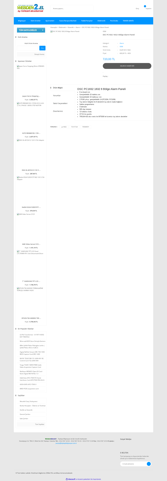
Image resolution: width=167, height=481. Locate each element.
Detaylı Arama (39, 54)
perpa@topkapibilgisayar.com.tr (66, 443)
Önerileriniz (58, 111)
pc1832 (64, 127)
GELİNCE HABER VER (127, 66)
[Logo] (31, 8)
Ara (42, 48)
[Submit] (149, 464)
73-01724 (74, 127)
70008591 (85, 127)
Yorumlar (57, 95)
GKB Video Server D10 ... (31, 244)
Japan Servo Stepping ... (31, 96)
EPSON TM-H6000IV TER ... (31, 318)
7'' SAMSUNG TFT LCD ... (31, 281)
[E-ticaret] (83, 479)
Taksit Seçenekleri (60, 103)
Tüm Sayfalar (39, 424)
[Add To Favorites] (104, 72)
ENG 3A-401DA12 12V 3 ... (31, 170)
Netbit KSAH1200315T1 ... (31, 207)
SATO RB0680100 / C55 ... (31, 133)
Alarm (122, 43)
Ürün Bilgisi (58, 88)
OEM (104, 31)
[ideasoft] (71, 479)
